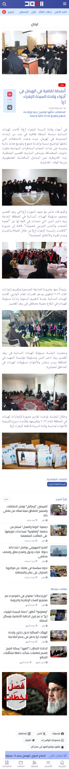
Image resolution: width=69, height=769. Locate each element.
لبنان (33, 12)
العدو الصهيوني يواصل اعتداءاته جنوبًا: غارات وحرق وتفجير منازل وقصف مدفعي (25, 551)
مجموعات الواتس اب (51, 740)
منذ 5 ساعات (29, 561)
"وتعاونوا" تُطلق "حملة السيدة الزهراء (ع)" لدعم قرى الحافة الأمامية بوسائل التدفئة (25, 616)
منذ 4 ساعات (29, 540)
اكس (40, 733)
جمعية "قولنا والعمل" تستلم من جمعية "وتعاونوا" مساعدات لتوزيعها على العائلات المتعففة (26, 531)
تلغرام (28, 740)
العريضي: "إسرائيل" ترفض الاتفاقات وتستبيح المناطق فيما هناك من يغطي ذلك (25, 510)
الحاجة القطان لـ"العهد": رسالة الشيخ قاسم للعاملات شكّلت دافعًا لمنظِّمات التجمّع (25, 652)
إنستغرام (22, 733)
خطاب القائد (45, 12)
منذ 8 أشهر (30, 605)
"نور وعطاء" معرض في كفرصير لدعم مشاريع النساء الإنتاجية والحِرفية (26, 598)
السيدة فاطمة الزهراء (57, 484)
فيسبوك (56, 733)
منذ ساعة (31, 520)
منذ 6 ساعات (29, 577)
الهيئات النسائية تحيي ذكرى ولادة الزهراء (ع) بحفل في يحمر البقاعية (28, 634)
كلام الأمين (60, 12)
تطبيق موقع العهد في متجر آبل (46, 746)
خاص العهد (41, 662)
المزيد (11, 11)
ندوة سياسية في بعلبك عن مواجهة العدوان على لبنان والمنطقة (27, 570)
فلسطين (23, 12)
